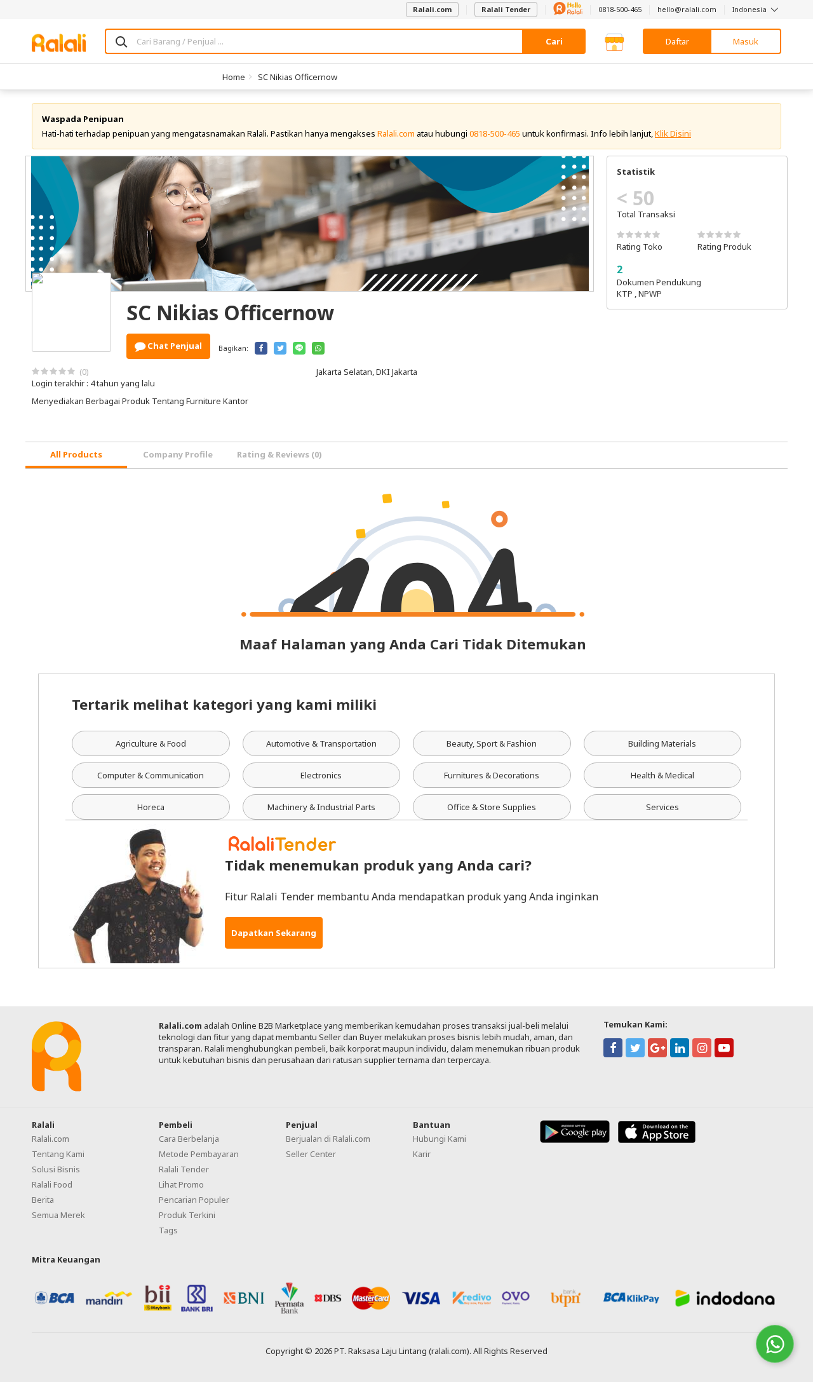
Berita (43, 1199)
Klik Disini (673, 133)
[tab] (76, 455)
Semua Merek (58, 1215)
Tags (168, 1230)
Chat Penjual (173, 345)
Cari (554, 41)
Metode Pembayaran (199, 1154)
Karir (422, 1154)
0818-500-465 (620, 9)
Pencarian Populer (194, 1199)
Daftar (677, 41)
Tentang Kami (58, 1154)
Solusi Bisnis (56, 1169)
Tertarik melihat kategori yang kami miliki (224, 704)
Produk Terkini (187, 1215)
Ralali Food (52, 1184)
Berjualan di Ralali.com (328, 1138)
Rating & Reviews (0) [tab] (279, 454)
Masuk (745, 41)
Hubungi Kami (439, 1138)
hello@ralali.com (686, 9)
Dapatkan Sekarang (273, 932)
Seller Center (311, 1154)
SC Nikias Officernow (297, 77)
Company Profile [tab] (178, 454)
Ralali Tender (505, 9)
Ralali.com (432, 9)
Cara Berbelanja (189, 1138)
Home (233, 77)
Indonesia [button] (750, 9)
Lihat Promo (181, 1184)
